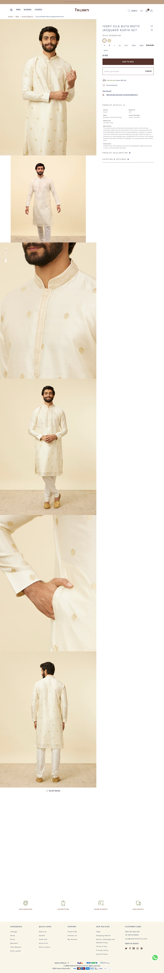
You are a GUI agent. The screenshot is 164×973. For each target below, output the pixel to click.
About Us (43, 932)
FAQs (98, 932)
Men (17, 17)
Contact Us (72, 935)
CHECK (148, 71)
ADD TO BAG (128, 61)
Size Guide (150, 45)
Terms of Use (101, 946)
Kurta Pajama (27, 17)
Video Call (43, 939)
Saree (12, 935)
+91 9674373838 (132, 935)
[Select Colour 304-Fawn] (109, 42)
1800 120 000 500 (132, 932)
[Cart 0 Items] (151, 11)
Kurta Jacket (15, 951)
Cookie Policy (102, 954)
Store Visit (43, 943)
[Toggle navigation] (11, 10)
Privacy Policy (102, 950)
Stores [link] (38, 9)
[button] (18, 9)
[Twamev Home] (82, 10)
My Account (72, 939)
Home (10, 17)
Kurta (12, 939)
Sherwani (14, 943)
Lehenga (13, 932)
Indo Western (15, 947)
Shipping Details (103, 935)
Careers (42, 935)
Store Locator (44, 947)
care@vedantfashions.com (136, 939)
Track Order (72, 932)
